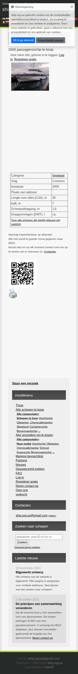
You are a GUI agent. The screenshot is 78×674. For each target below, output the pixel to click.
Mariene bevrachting (29, 456)
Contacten (50, 251)
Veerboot (58, 175)
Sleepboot (23, 426)
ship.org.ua (55, 663)
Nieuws (21, 464)
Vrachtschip (46, 418)
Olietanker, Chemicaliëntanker (35, 422)
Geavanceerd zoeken (30, 469)
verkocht (21, 494)
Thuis (19, 405)
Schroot (44, 447)
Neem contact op (27, 486)
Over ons (22, 490)
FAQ (19, 473)
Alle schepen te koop (30, 409)
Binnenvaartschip (27, 430)
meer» (52, 515)
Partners (21, 460)
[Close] (72, 7)
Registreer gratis (25, 59)
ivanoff (48, 667)
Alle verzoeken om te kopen (34, 435)
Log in (20, 477)
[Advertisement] (39, 131)
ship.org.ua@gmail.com (32, 515)
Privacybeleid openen (50, 40)
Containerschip (39, 426)
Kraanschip (23, 452)
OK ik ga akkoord (23, 40)
